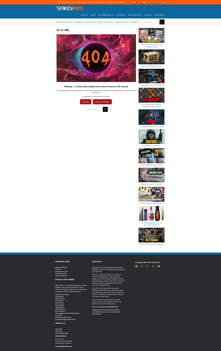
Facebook (149, 2)
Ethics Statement (59, 305)
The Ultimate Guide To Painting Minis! (151, 85)
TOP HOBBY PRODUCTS (106, 15)
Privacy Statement (60, 298)
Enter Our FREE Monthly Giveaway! (151, 165)
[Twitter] (147, 266)
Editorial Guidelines (60, 309)
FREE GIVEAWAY (159, 15)
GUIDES (93, 15)
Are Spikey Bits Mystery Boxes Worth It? (65, 319)
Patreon (134, 2)
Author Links (58, 315)
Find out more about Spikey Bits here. (105, 307)
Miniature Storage (122, 22)
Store (72, 2)
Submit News (58, 331)
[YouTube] (159, 266)
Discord (144, 2)
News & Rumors (63, 2)
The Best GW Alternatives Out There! (151, 203)
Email (139, 2)
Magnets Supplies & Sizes (105, 22)
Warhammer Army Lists (61, 271)
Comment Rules (59, 296)
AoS (91, 2)
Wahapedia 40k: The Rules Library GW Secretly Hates (105, 310)
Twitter (153, 2)
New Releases (99, 2)
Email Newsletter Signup (61, 333)
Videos (121, 2)
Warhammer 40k (81, 2)
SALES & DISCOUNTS (134, 15)
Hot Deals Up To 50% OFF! (151, 146)
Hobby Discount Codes (64, 22)
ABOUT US (84, 15)
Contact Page (58, 329)
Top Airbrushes (91, 22)
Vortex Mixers (133, 22)
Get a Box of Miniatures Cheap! (151, 66)
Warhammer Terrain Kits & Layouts (151, 244)
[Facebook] (142, 266)
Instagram (158, 2)
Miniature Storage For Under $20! (151, 184)
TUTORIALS (148, 15)
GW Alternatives (111, 2)
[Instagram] (153, 266)
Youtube (163, 2)
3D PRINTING (121, 15)
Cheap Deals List (78, 22)
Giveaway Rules (59, 301)
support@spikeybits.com (63, 346)
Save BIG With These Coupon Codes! (151, 127)
